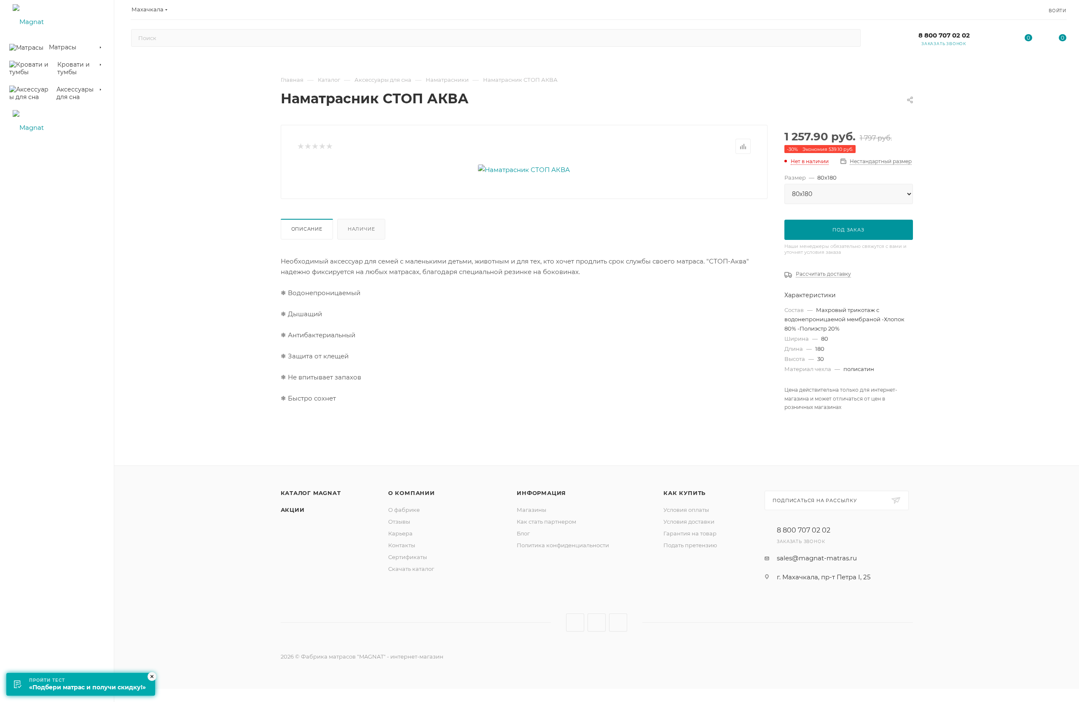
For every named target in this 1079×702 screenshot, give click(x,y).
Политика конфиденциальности (563, 545)
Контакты (401, 545)
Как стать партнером (546, 521)
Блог (523, 533)
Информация (541, 493)
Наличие (361, 229)
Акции (293, 509)
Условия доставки (688, 521)
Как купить (684, 493)
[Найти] (850, 38)
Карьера (400, 533)
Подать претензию (690, 545)
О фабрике (404, 509)
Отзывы (399, 521)
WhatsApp (618, 622)
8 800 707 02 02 (944, 35)
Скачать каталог (411, 568)
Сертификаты (407, 557)
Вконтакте (575, 622)
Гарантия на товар (690, 533)
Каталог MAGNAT (311, 493)
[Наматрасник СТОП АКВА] (524, 169)
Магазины (531, 509)
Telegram (597, 622)
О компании (411, 493)
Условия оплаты (686, 509)
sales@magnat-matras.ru (817, 558)
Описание (306, 229)
